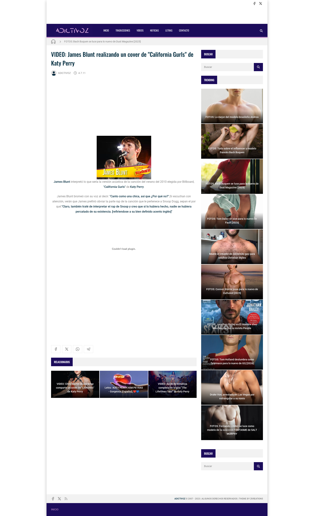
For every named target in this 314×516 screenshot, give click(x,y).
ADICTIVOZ (64, 73)
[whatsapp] (77, 349)
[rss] (66, 498)
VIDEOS (140, 30)
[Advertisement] (157, 15)
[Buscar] (261, 30)
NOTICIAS (154, 30)
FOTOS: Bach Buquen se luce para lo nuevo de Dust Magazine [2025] (102, 41)
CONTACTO (184, 30)
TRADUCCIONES (123, 30)
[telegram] (88, 349)
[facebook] (254, 3)
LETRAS (168, 30)
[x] (260, 3)
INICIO (106, 30)
